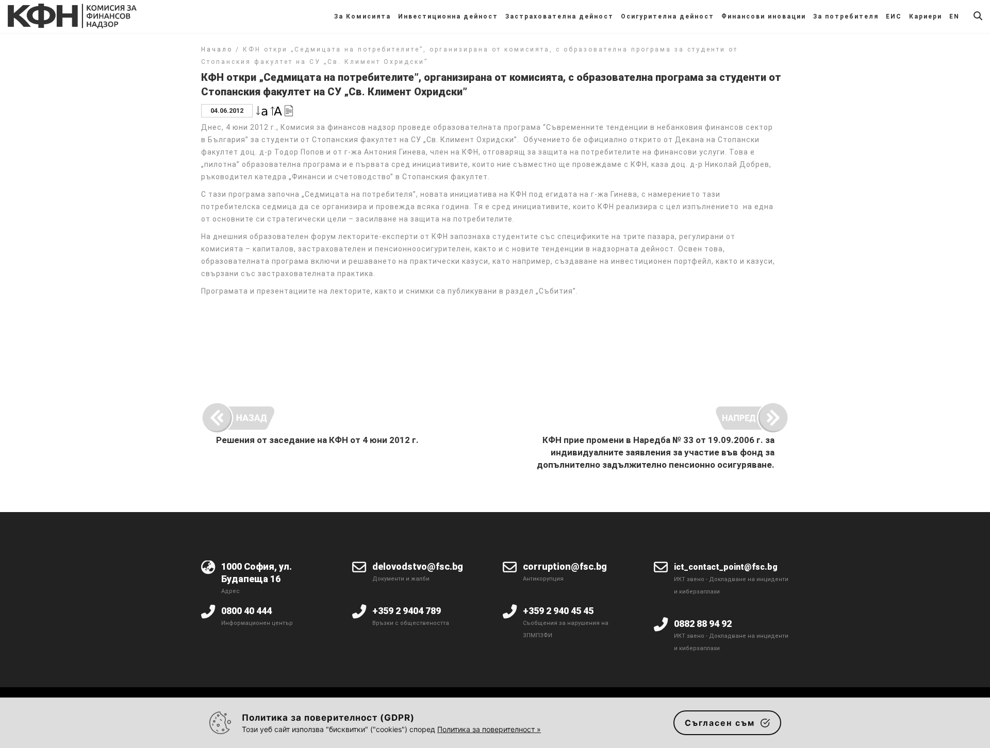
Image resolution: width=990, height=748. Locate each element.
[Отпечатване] (289, 110)
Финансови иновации (763, 16)
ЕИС (894, 16)
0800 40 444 (246, 610)
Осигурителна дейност (667, 16)
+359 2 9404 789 (406, 610)
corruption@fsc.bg (565, 566)
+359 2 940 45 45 (558, 610)
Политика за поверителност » (489, 729)
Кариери (925, 16)
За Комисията (362, 16)
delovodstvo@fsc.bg (417, 566)
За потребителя (846, 16)
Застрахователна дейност (559, 16)
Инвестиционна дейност (448, 16)
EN (954, 16)
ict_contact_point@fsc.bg (726, 567)
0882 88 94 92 (703, 623)
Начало (217, 49)
